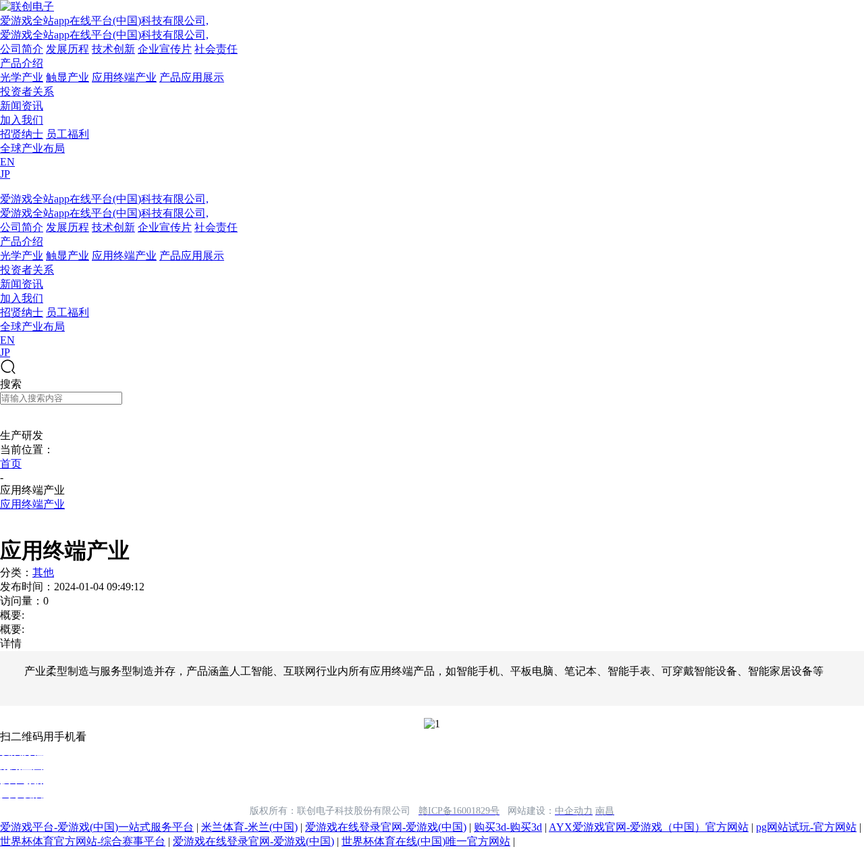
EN (7, 162)
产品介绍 (21, 63)
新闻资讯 (21, 105)
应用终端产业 (124, 77)
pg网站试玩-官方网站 (806, 827)
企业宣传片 (165, 49)
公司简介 (21, 49)
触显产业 (67, 77)
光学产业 (21, 77)
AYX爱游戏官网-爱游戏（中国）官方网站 (649, 827)
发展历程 (67, 49)
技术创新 (113, 49)
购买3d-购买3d (508, 827)
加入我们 (21, 120)
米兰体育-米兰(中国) (249, 827)
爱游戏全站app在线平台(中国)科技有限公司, (104, 20)
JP (5, 174)
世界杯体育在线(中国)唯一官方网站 (426, 841)
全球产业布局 (32, 148)
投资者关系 (27, 91)
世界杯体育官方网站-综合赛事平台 (82, 841)
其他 (43, 572)
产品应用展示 (191, 77)
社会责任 (216, 49)
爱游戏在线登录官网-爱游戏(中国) (385, 827)
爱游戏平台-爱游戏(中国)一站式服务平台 (97, 827)
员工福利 (67, 134)
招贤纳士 (21, 134)
